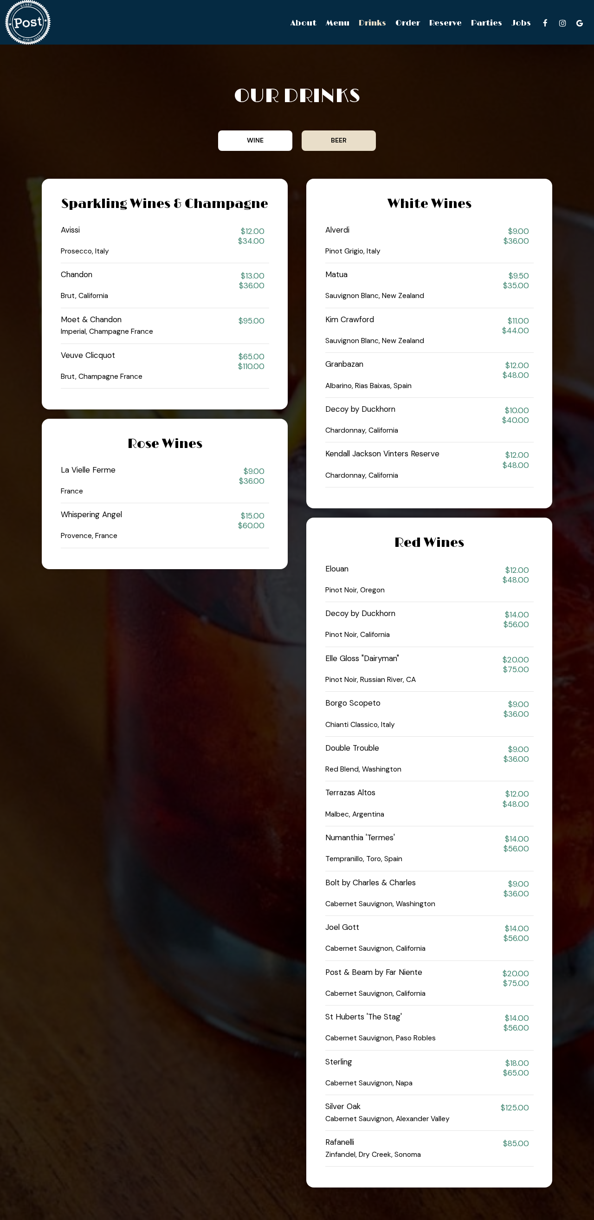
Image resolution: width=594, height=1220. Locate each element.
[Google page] (579, 23)
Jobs (521, 23)
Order (407, 23)
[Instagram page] (562, 23)
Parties (486, 23)
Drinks (372, 23)
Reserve (445, 23)
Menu (337, 23)
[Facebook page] (545, 23)
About (303, 23)
